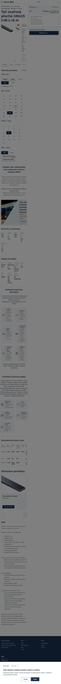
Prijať (35, 679)
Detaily (26, 679)
